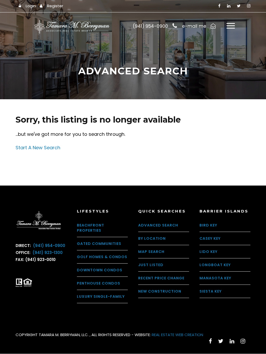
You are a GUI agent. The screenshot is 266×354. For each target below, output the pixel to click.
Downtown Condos (99, 270)
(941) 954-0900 (48, 245)
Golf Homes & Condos (102, 256)
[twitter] (239, 6)
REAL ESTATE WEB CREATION (177, 334)
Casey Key (210, 238)
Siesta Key (211, 291)
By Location (152, 238)
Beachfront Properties (90, 228)
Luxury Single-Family (101, 296)
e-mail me (194, 26)
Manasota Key (215, 278)
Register (55, 6)
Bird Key (208, 225)
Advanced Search (158, 225)
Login (31, 6)
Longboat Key (215, 264)
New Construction (159, 291)
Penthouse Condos (98, 283)
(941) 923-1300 (47, 252)
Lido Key (208, 251)
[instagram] (248, 6)
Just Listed (150, 264)
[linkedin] (228, 6)
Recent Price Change (161, 278)
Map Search (151, 251)
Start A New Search (38, 147)
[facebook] (219, 6)
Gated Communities (99, 243)
